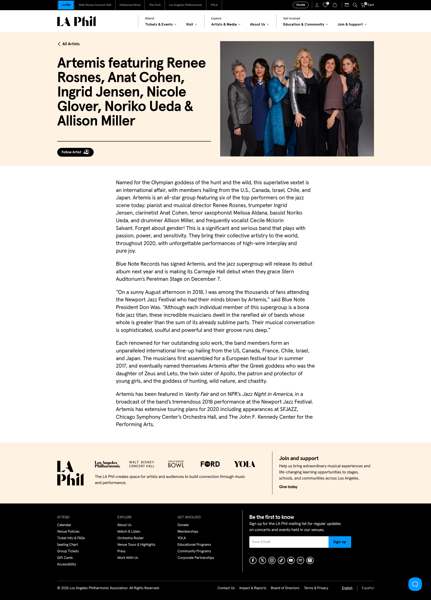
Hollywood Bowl (129, 5)
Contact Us (226, 588)
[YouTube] (291, 560)
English (347, 588)
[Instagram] (272, 560)
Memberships (188, 532)
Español (368, 588)
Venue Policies (68, 532)
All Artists (71, 44)
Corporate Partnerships (196, 558)
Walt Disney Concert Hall (95, 5)
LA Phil (66, 5)
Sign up (339, 542)
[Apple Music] (310, 560)
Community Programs (194, 551)
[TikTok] (281, 560)
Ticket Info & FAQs (71, 538)
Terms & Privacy (316, 588)
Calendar (64, 525)
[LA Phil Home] (76, 21)
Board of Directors (285, 588)
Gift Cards (65, 558)
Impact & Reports (253, 588)
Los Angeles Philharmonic (185, 5)
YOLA (213, 5)
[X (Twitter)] (262, 560)
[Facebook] (253, 560)
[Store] (335, 4)
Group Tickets (68, 551)
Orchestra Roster (130, 538)
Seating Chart (67, 545)
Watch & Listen (128, 532)
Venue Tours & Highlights (136, 545)
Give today (288, 487)
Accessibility (66, 564)
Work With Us (127, 558)
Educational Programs (194, 545)
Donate (300, 5)
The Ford (154, 5)
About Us (124, 525)
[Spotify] (300, 560)
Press (121, 551)
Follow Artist (71, 152)
